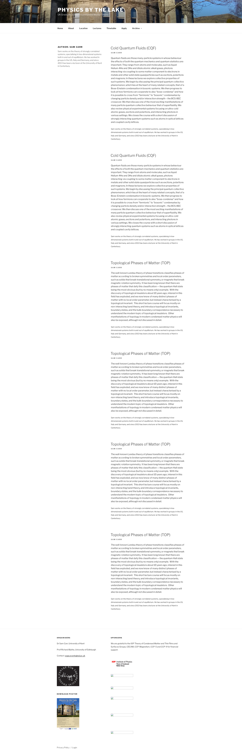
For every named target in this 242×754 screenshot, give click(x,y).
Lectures (97, 28)
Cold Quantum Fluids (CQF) (133, 48)
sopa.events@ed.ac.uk (75, 655)
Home (60, 28)
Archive (136, 28)
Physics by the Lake (91, 10)
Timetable (111, 28)
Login (74, 747)
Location (83, 28)
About (71, 28)
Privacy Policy (63, 747)
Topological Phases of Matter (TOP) (140, 263)
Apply (124, 28)
